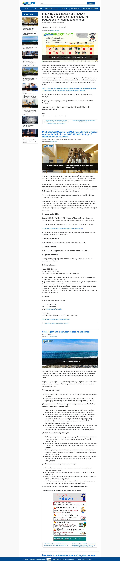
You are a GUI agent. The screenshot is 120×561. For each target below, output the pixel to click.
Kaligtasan (55, 336)
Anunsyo (24, 26)
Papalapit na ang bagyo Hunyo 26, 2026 (28, 126)
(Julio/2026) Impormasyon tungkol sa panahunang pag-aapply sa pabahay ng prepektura (30, 112)
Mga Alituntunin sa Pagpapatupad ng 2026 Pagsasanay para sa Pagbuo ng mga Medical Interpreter (29, 95)
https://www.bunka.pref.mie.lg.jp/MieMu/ (56, 319)
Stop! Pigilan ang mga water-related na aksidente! (30, 48)
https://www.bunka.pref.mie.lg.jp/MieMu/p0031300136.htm (62, 228)
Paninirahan (57, 30)
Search (91, 3)
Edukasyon (55, 141)
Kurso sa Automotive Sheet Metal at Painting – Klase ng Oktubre (29, 141)
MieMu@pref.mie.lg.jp (54, 309)
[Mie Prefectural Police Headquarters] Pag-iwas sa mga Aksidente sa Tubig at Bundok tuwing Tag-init (29, 63)
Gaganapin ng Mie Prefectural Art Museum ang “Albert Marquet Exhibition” (30, 79)
